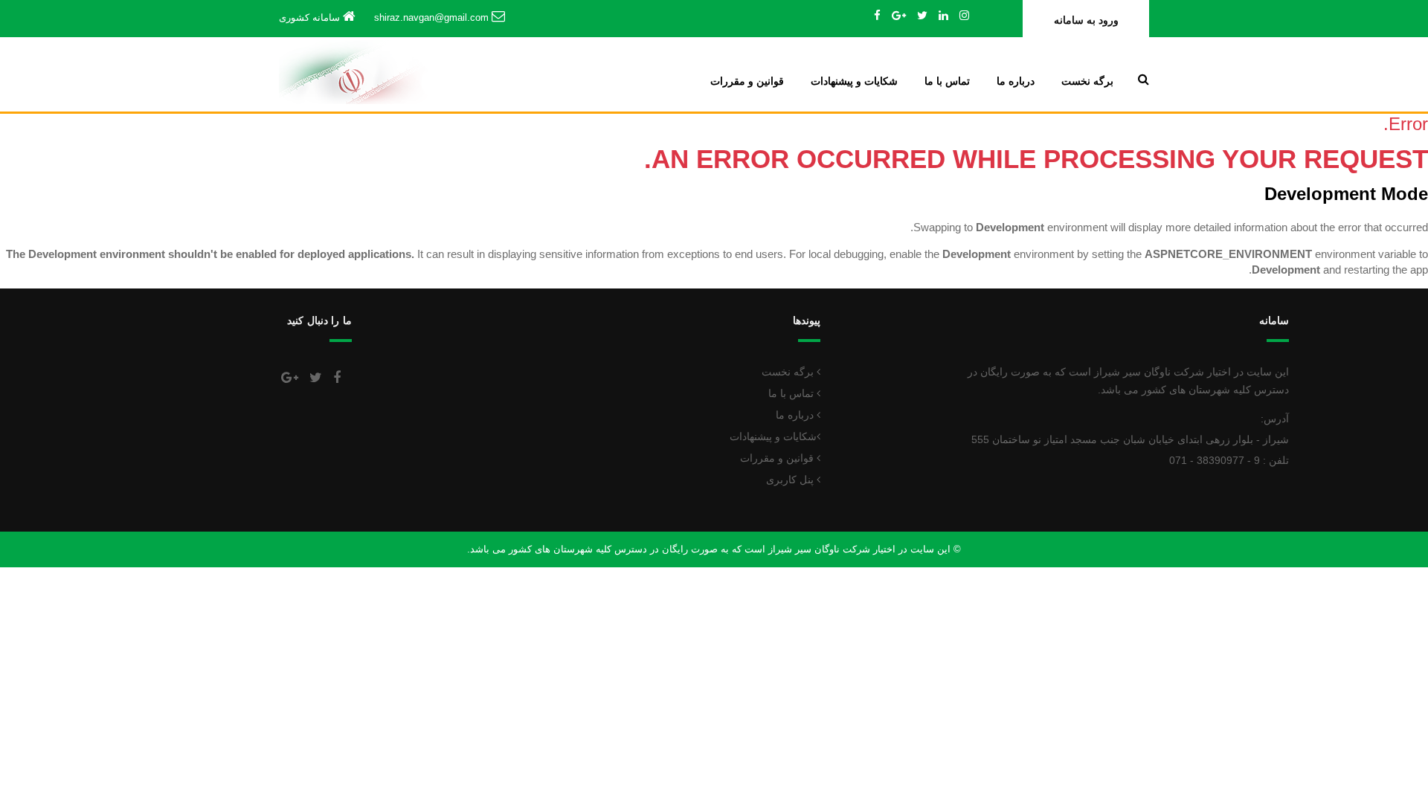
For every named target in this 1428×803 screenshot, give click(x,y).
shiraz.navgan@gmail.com (431, 17)
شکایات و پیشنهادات (854, 81)
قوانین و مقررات (747, 81)
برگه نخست (1087, 81)
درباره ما (1016, 81)
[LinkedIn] (943, 15)
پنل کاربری (791, 480)
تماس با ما (947, 81)
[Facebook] (877, 15)
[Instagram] (964, 15)
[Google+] (899, 15)
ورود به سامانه (1086, 20)
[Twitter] (922, 15)
